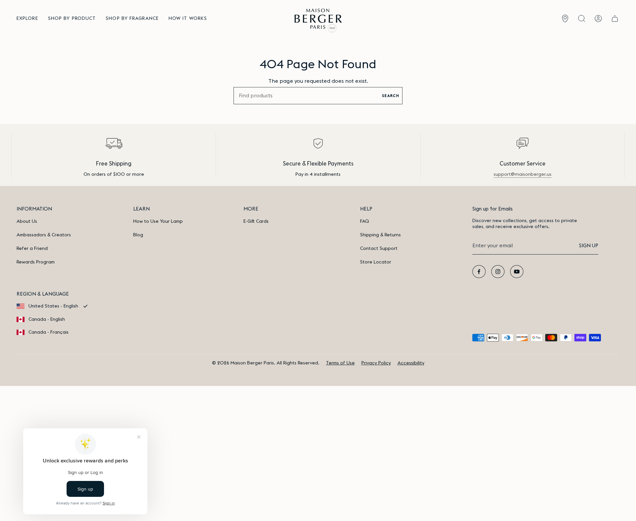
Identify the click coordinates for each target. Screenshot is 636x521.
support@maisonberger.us (523, 174)
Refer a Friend (32, 248)
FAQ (364, 221)
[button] (27, 18)
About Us (27, 221)
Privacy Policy (376, 363)
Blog (138, 235)
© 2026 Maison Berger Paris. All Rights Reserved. (265, 363)
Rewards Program (36, 262)
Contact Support (379, 248)
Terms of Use (340, 363)
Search (390, 96)
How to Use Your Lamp (158, 221)
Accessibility (411, 363)
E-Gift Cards (256, 221)
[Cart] (615, 18)
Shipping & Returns (380, 235)
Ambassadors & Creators (44, 235)
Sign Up (588, 245)
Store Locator (375, 262)
